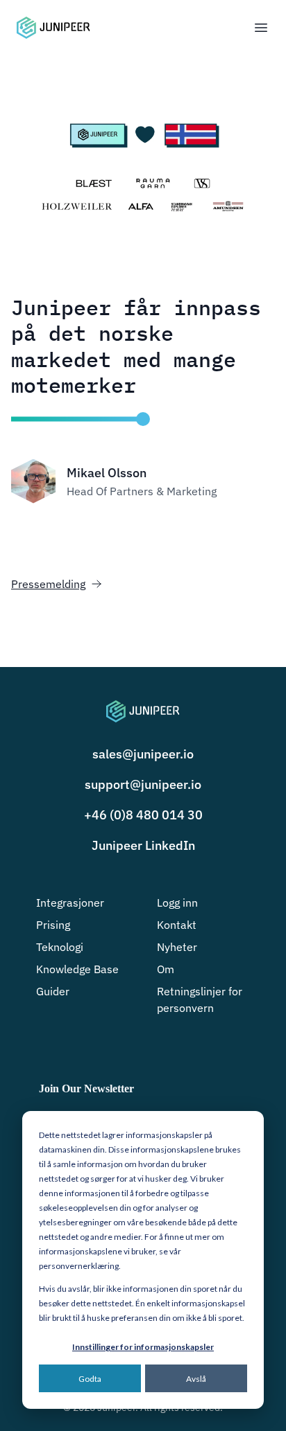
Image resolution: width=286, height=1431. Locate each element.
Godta (89, 1379)
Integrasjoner (70, 902)
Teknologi (59, 947)
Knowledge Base (77, 969)
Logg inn (177, 902)
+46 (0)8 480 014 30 (143, 815)
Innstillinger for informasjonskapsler (143, 1347)
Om (165, 969)
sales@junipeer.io (143, 754)
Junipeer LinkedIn (143, 845)
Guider (52, 991)
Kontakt (176, 925)
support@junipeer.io (143, 784)
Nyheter (177, 947)
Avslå (196, 1379)
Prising (53, 925)
